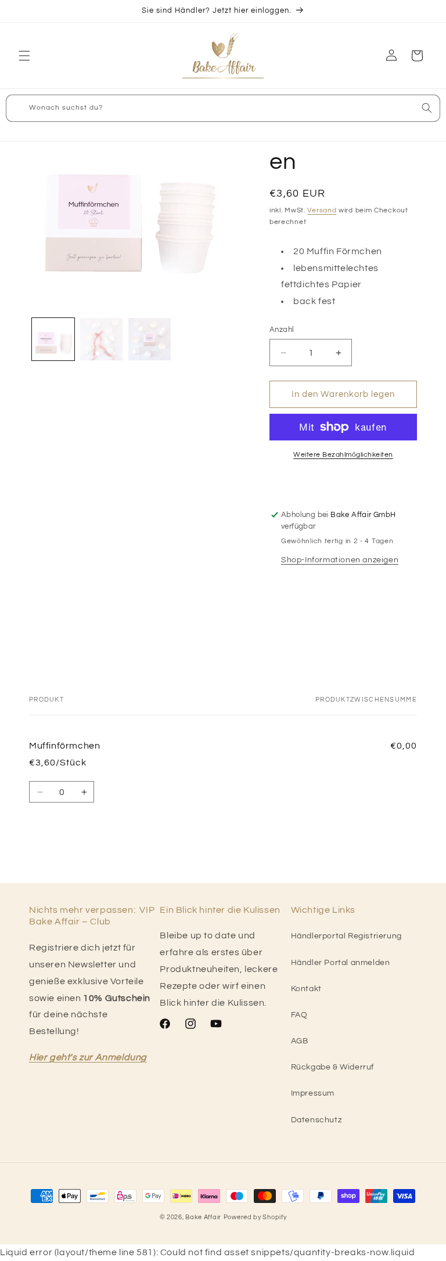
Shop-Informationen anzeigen (339, 560)
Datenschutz (316, 1120)
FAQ (299, 1015)
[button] (24, 55)
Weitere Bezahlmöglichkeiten (343, 454)
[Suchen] (427, 108)
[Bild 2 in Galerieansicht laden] (101, 339)
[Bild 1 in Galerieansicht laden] (53, 339)
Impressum (312, 1093)
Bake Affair (203, 1217)
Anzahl (281, 330)
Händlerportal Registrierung (346, 936)
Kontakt (306, 989)
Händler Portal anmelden (340, 963)
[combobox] (223, 108)
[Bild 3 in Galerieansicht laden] (149, 339)
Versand (321, 210)
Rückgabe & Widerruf (332, 1067)
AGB (299, 1041)
